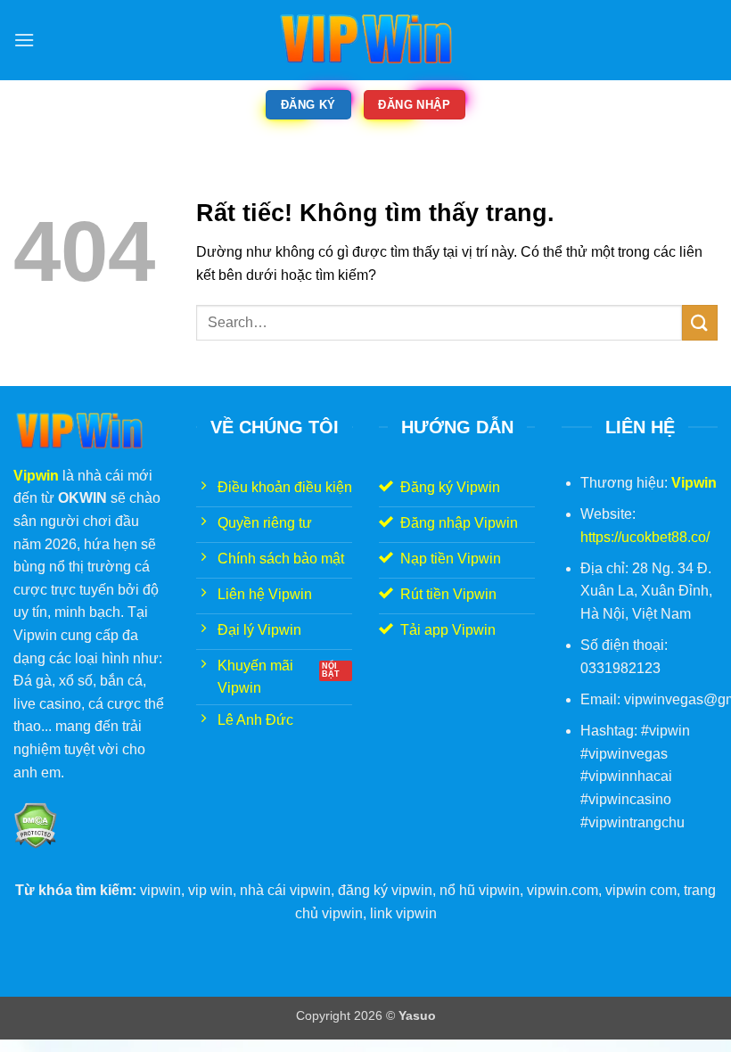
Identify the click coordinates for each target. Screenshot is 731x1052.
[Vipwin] (365, 39)
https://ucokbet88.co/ (645, 537)
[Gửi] (700, 322)
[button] (24, 40)
